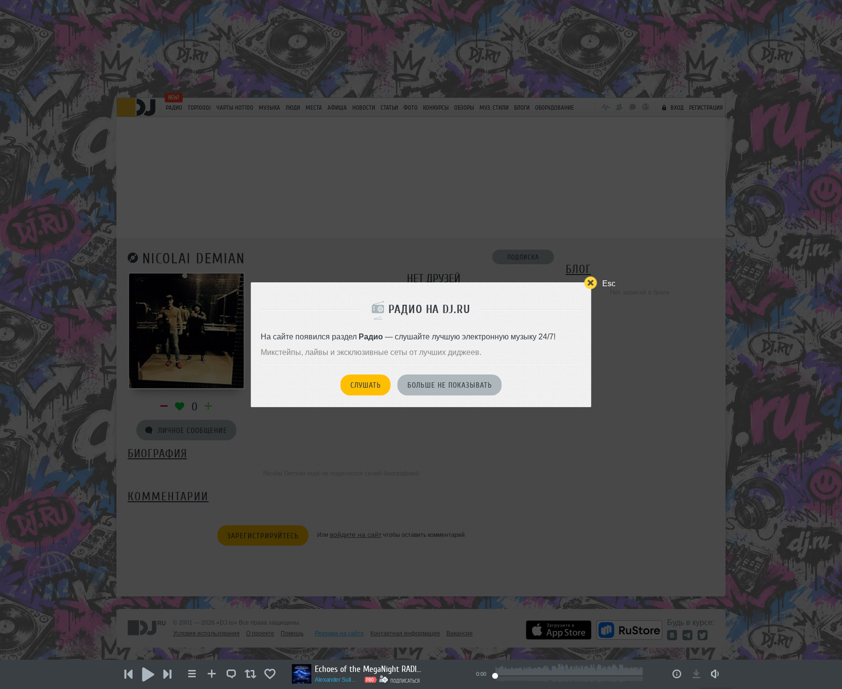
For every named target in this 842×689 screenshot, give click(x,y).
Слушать (365, 385)
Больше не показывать (449, 385)
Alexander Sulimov (338, 679)
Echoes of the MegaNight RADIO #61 (368, 669)
